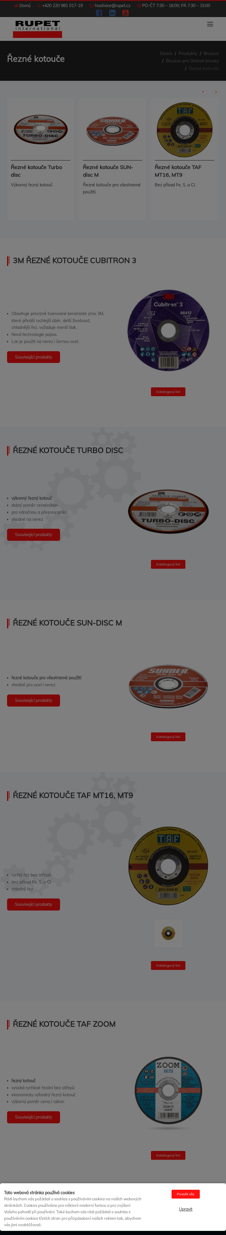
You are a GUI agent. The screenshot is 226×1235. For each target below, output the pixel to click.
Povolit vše (186, 1194)
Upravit (185, 1209)
